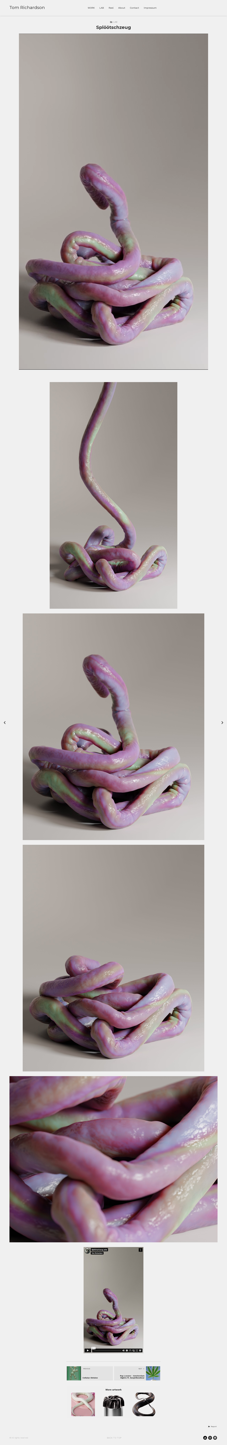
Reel (111, 7)
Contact (134, 7)
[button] (212, 1427)
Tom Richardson (27, 7)
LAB (101, 7)
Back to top (114, 1438)
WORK (91, 7)
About (121, 7)
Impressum (150, 7)
